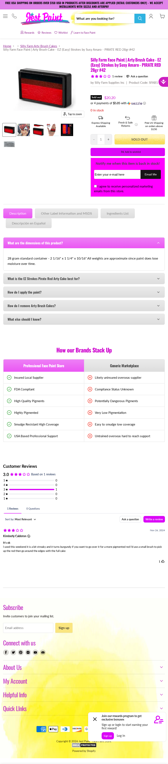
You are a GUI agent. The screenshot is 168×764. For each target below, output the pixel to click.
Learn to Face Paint (84, 32)
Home (7, 46)
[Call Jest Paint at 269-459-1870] (14, 16)
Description (17, 213)
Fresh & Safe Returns (128, 124)
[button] (128, 103)
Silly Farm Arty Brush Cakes (38, 46)
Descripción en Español (28, 223)
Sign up (64, 628)
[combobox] (104, 18)
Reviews (46, 32)
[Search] (139, 18)
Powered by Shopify (84, 751)
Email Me (151, 174)
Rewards (29, 32)
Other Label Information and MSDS (66, 213)
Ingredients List (118, 213)
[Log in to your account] (151, 16)
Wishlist (63, 32)
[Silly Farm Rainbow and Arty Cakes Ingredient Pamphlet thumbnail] (9, 144)
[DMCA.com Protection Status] (84, 746)
